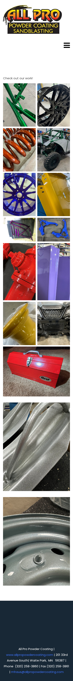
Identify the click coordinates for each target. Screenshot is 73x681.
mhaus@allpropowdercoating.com (37, 672)
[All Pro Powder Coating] (32, 20)
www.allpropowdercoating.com (29, 655)
